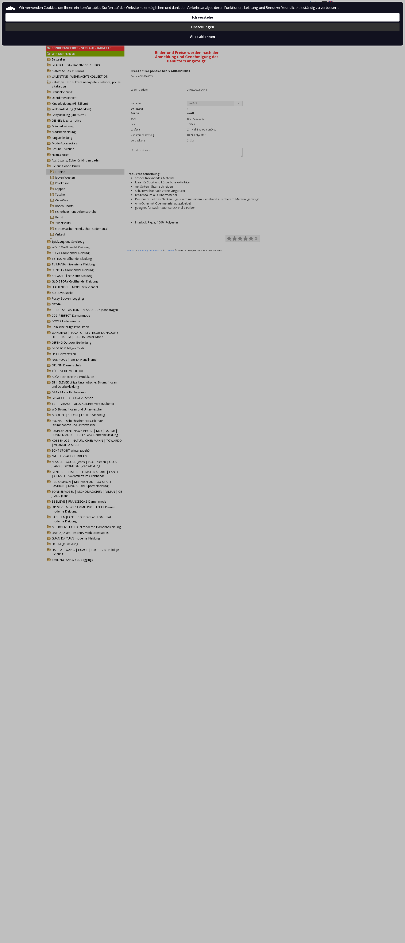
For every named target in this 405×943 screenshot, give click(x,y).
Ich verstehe (202, 17)
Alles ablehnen (202, 36)
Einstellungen (202, 27)
